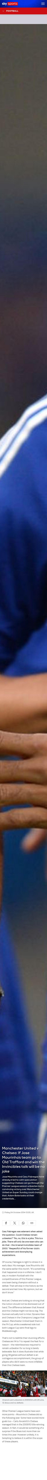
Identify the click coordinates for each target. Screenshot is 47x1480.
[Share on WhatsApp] (23, 1223)
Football (12, 11)
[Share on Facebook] (6, 1223)
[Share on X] (15, 1223)
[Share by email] (32, 1223)
